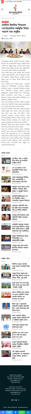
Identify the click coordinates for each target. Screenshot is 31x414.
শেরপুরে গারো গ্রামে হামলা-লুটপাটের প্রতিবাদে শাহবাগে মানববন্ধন (20, 248)
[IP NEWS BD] (15, 9)
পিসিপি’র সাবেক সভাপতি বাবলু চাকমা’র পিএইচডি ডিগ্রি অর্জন (21, 266)
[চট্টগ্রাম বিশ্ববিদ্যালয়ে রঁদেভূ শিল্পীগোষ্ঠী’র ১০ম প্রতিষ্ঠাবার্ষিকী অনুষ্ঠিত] (6, 238)
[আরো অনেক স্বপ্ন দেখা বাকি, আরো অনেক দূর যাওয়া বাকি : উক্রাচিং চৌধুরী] (6, 285)
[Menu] (2, 10)
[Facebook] (12, 400)
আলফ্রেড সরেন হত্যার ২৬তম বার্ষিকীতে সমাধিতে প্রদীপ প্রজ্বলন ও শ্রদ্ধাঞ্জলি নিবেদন (20, 189)
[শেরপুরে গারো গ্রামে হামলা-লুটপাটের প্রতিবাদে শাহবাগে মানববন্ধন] (6, 247)
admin (6, 36)
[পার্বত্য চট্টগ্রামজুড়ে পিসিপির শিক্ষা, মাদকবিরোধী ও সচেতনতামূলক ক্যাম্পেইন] (6, 179)
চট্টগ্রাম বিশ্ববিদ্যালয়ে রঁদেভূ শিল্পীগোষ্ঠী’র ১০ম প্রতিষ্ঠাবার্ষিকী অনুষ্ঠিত (20, 238)
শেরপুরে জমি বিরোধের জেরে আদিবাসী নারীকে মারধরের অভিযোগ (20, 217)
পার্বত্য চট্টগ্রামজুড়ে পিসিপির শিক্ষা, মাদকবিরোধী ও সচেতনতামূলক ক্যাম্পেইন (20, 179)
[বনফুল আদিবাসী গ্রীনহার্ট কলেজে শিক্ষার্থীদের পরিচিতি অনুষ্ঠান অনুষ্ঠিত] (6, 344)
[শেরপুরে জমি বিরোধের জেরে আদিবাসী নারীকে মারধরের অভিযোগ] (6, 217)
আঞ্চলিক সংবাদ (11, 18)
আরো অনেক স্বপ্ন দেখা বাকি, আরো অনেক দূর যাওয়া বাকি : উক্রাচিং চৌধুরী (20, 285)
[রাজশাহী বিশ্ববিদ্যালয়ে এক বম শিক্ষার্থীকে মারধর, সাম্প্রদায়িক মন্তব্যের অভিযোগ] (6, 198)
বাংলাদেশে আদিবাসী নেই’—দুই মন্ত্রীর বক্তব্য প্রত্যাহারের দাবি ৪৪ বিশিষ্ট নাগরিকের (20, 208)
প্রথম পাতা (5, 18)
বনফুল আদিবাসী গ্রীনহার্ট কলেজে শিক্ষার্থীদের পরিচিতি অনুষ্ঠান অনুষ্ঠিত (20, 344)
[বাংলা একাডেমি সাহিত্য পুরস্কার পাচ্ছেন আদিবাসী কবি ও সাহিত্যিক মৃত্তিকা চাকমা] (6, 317)
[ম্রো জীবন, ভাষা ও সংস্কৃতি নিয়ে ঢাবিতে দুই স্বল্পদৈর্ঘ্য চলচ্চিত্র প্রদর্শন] (6, 160)
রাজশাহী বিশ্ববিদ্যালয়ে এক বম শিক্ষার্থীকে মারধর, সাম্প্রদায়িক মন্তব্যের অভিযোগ (20, 198)
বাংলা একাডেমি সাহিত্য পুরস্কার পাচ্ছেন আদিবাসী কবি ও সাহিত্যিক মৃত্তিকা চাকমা (20, 318)
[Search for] (29, 10)
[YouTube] (17, 400)
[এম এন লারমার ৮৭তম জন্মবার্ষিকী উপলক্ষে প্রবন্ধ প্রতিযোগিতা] (6, 170)
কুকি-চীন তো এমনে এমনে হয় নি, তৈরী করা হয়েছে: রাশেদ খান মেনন (20, 335)
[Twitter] (14, 400)
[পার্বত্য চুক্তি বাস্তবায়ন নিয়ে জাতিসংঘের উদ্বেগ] (6, 327)
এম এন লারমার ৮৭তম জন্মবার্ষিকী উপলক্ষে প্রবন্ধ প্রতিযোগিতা (19, 170)
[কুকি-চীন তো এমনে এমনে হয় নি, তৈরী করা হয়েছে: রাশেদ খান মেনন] (6, 335)
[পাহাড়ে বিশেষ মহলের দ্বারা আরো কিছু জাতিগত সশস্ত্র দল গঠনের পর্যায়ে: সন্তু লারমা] (6, 275)
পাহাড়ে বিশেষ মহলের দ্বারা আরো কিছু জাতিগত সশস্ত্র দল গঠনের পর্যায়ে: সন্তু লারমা (20, 275)
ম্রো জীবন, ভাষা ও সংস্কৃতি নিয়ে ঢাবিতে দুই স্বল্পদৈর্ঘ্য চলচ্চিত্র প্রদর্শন (19, 161)
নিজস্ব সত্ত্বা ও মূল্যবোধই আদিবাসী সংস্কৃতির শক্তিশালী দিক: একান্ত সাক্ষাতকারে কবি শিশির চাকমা (20, 307)
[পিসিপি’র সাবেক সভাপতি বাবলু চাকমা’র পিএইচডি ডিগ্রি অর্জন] (6, 266)
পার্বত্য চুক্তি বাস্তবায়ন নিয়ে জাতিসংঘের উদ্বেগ (20, 326)
